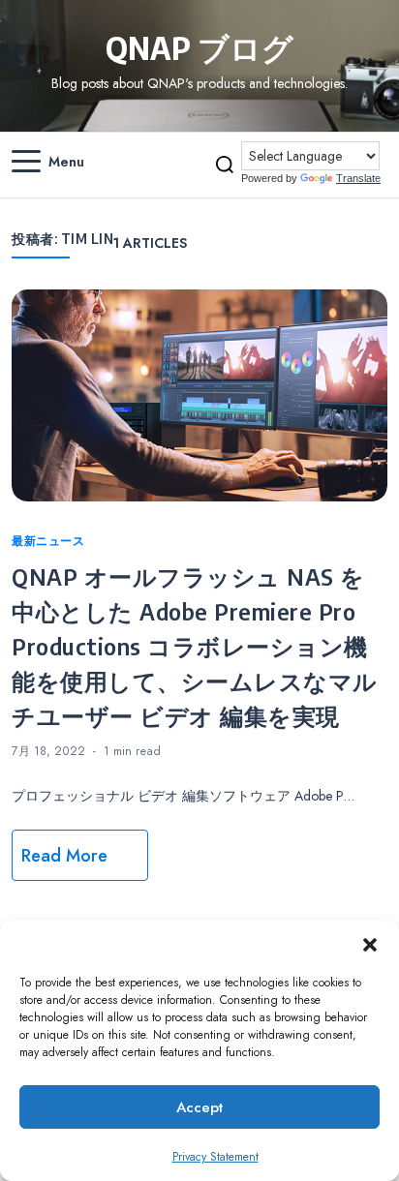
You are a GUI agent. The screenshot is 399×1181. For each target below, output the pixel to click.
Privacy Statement (215, 1157)
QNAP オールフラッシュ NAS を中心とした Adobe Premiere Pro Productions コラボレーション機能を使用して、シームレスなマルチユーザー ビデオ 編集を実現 (195, 645)
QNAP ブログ (199, 47)
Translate (358, 178)
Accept (199, 1107)
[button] (370, 944)
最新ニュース (48, 541)
